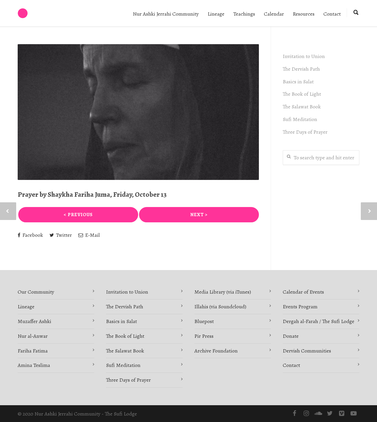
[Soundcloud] (318, 413)
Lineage (216, 13)
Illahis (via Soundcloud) (220, 306)
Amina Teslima (34, 365)
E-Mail (92, 235)
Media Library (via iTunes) (222, 291)
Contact (332, 13)
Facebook (32, 235)
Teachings (244, 13)
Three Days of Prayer (305, 131)
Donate (291, 336)
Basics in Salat (298, 81)
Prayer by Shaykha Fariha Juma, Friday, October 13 (92, 194)
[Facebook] (294, 413)
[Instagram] (306, 413)
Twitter (63, 235)
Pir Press (204, 336)
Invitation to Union (304, 56)
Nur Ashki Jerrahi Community (166, 13)
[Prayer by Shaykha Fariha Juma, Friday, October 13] (138, 112)
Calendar (274, 13)
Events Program (300, 306)
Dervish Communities (307, 350)
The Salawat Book (302, 106)
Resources (304, 13)
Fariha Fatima (33, 350)
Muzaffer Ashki (34, 321)
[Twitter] (330, 413)
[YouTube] (353, 413)
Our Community (36, 291)
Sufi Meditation (300, 119)
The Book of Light (302, 93)
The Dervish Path (301, 68)
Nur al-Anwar (33, 336)
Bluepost (204, 321)
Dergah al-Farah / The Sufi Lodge (318, 321)
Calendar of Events (303, 291)
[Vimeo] (342, 413)
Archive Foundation (216, 350)
